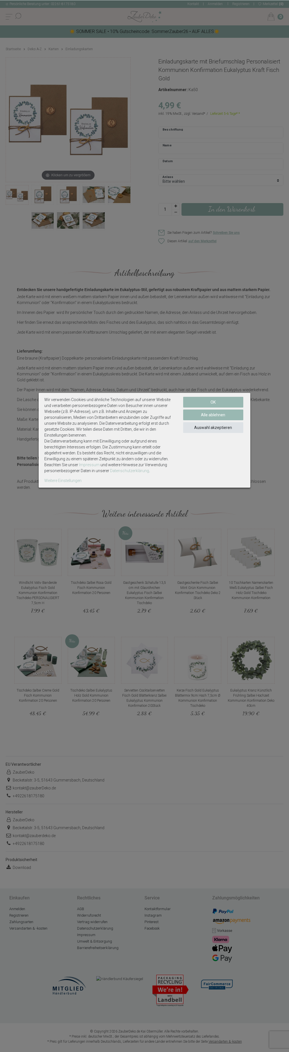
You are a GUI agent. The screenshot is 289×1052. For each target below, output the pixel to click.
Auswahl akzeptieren (213, 427)
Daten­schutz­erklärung (129, 470)
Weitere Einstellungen (63, 480)
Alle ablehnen (213, 415)
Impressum (89, 465)
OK (213, 402)
